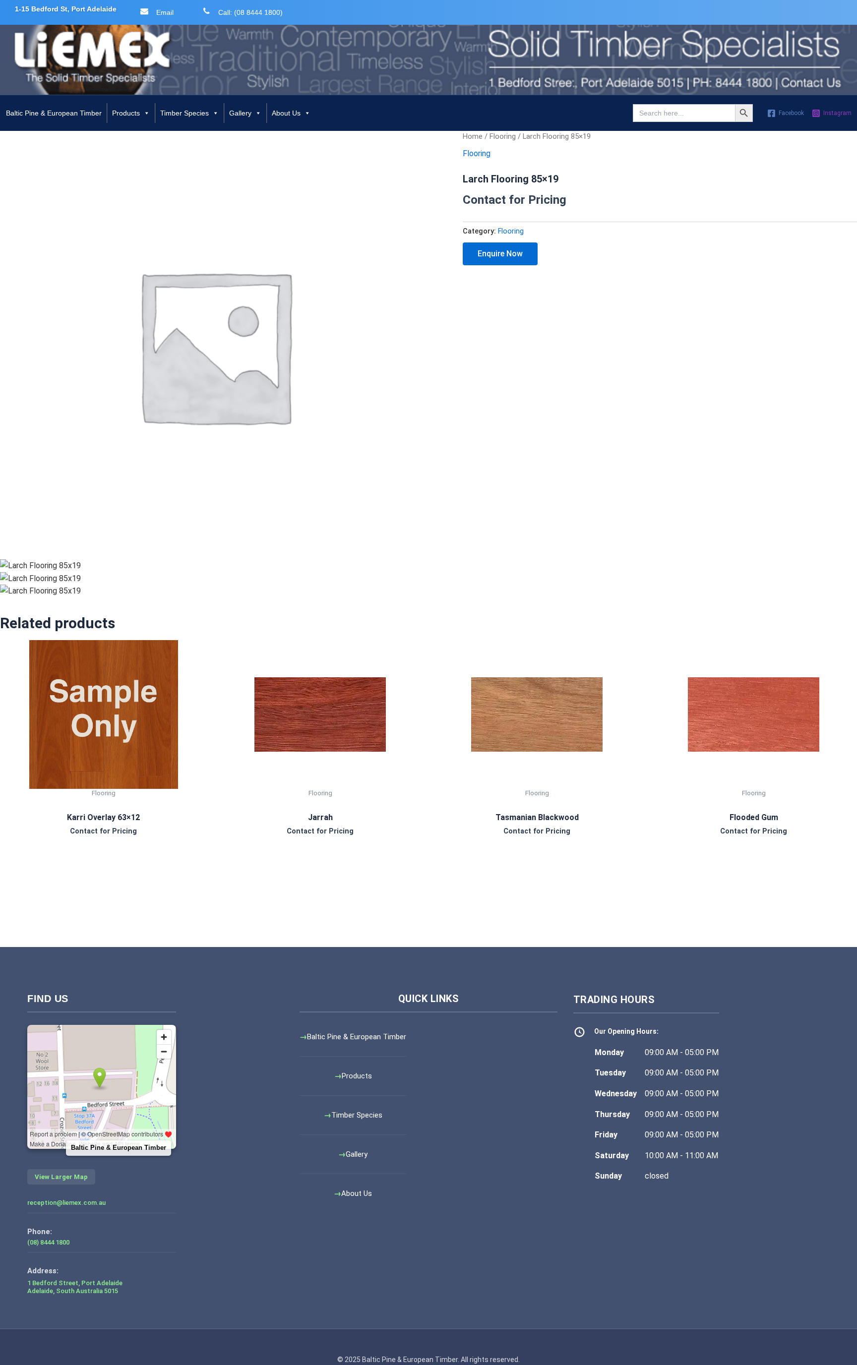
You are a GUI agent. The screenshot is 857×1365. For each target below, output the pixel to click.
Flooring (503, 136)
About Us (286, 113)
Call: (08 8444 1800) (250, 12)
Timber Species (184, 113)
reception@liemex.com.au (66, 1202)
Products (126, 113)
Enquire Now (500, 253)
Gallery (240, 113)
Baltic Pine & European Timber (54, 113)
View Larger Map (61, 1177)
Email (165, 12)
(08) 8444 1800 (48, 1242)
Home (473, 136)
